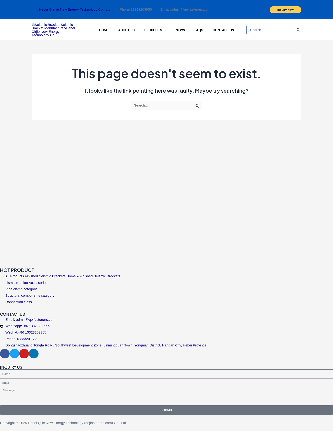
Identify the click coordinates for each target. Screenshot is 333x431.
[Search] (298, 30)
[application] (164, 30)
